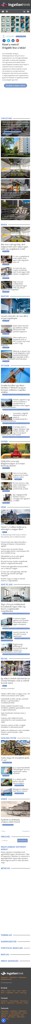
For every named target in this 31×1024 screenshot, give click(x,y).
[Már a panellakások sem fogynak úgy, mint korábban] (15, 138)
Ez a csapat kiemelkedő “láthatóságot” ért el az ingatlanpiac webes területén (21, 770)
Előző (3, 831)
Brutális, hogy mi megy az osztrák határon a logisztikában (13, 580)
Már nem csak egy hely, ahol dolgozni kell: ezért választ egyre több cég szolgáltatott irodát (14, 175)
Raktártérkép (7, 762)
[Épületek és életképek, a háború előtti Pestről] (15, 802)
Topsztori (6, 118)
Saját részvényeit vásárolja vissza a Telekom (13, 714)
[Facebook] (28, 11)
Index (4, 532)
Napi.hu (3, 1003)
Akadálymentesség (6, 979)
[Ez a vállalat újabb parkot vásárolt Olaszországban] (6, 779)
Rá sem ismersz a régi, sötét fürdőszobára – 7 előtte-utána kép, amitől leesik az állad (21, 486)
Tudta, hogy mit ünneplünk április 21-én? (15, 759)
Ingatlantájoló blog (14, 1015)
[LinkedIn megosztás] (13, 40)
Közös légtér (11, 1017)
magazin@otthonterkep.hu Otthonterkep (16, 394)
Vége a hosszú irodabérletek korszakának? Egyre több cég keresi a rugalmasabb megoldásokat (13, 607)
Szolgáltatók (9, 992)
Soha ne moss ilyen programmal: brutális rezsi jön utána (20, 475)
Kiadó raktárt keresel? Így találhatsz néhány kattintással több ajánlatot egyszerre (21, 329)
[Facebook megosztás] (4, 40)
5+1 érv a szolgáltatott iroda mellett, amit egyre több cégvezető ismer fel (21, 259)
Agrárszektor (10, 1003)
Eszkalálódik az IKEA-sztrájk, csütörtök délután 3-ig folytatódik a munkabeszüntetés (14, 701)
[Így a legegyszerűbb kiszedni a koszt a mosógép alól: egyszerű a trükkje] (6, 495)
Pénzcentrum (23, 1001)
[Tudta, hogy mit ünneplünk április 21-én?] (15, 741)
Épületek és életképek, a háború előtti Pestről (10, 820)
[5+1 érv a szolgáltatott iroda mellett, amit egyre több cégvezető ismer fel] (6, 256)
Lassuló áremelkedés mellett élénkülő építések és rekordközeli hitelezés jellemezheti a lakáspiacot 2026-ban (16, 216)
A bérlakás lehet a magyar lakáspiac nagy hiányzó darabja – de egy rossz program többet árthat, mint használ (15, 431)
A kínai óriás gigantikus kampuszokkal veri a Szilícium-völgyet (14, 567)
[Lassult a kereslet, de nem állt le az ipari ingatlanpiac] (15, 299)
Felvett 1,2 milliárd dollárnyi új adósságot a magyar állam (13, 528)
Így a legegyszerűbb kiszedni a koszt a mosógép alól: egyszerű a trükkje (21, 498)
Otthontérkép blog (16, 1013)
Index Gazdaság (14, 1001)
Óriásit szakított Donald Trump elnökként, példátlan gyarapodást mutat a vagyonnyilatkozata (15, 708)
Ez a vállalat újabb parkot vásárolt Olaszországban (19, 781)
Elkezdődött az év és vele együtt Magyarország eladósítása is (12, 557)
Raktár (24, 991)
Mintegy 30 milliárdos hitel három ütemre (20, 790)
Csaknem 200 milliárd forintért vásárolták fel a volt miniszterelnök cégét (13, 720)
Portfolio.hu (4, 1001)
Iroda (18, 991)
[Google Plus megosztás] (17, 40)
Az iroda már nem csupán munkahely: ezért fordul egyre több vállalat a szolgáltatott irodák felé (15, 272)
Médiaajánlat (22, 977)
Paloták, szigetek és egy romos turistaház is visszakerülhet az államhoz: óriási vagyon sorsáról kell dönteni (15, 403)
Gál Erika (6, 251)
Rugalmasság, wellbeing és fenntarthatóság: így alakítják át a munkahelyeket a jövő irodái (14, 648)
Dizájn (8, 991)
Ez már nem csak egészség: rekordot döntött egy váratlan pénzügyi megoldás (14, 574)
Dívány (26, 1003)
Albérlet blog (20, 1017)
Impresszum (4, 977)
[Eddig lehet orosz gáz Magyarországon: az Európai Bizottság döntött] (15, 444)
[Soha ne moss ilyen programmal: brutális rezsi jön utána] (6, 473)
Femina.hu (19, 1003)
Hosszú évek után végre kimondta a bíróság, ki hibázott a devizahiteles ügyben (14, 544)
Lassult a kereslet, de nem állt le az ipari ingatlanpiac (14, 317)
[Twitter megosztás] (8, 40)
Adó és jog (23, 992)
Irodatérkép (13, 1011)
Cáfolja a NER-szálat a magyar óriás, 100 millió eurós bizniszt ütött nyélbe (15, 695)
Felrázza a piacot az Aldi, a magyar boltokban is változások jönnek (13, 726)
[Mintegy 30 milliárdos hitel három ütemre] (6, 789)
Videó (16, 992)
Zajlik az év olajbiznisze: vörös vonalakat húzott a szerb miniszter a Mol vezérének (15, 732)
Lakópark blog (5, 1019)
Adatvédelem (13, 977)
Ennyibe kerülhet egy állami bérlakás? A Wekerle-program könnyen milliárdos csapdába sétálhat (13, 388)
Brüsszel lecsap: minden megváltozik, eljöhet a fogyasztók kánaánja (14, 562)
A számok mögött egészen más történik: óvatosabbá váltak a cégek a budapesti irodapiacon (15, 622)
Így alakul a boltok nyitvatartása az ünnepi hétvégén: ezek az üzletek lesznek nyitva (15, 680)
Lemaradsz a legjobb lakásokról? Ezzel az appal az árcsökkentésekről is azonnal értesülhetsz (14, 417)
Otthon (10, 36)
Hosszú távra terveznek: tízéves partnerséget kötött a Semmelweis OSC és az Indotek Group (15, 551)
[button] (3, 1020)
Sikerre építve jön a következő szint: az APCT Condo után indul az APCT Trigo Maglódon (15, 341)
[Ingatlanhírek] (15, 2)
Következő (26, 831)
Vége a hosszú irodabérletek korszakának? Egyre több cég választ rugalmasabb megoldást (14, 286)
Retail (2, 992)
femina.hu (6, 468)
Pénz (13, 991)
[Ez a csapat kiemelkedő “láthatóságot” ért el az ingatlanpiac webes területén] (6, 768)
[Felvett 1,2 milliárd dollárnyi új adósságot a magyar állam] (15, 510)
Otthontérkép (20, 36)
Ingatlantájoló (8, 824)
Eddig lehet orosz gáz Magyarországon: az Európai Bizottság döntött (13, 463)
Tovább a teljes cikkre (15, 85)
